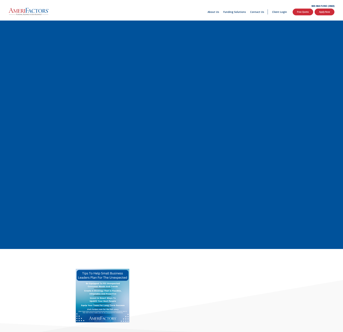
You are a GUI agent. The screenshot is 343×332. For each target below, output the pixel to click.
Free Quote (303, 11)
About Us (213, 12)
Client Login (279, 12)
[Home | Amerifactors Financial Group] (29, 10)
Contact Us (257, 12)
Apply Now (324, 11)
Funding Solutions (234, 12)
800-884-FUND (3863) (322, 6)
